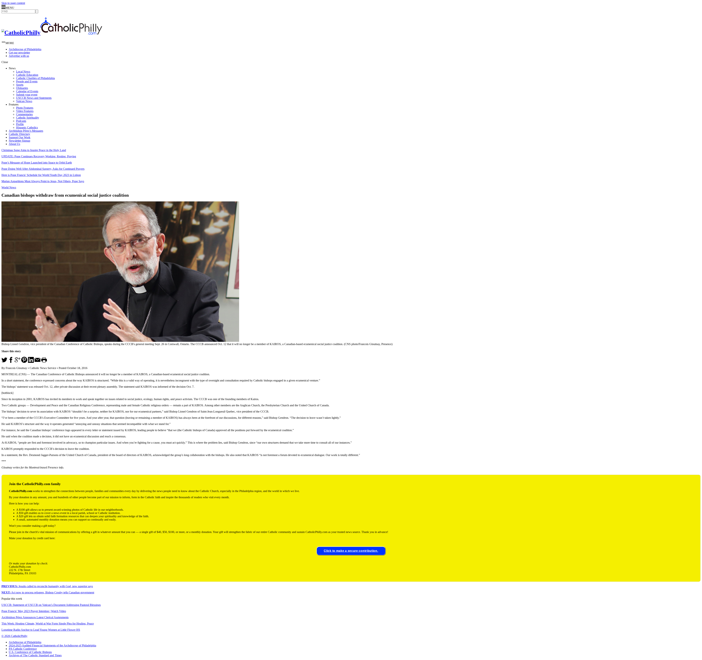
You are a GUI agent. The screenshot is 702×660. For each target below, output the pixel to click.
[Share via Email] (37, 361)
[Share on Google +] (17, 361)
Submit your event (26, 94)
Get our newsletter (19, 52)
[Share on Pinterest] (24, 361)
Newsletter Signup (19, 140)
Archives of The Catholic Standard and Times (35, 655)
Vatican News (24, 101)
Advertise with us (19, 55)
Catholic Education (27, 74)
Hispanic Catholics (27, 127)
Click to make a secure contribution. (351, 550)
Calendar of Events (27, 91)
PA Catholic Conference (23, 648)
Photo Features (24, 107)
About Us (14, 143)
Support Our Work (19, 137)
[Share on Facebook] (11, 361)
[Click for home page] (51, 32)
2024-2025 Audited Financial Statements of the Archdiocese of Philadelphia (52, 645)
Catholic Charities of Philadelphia (35, 78)
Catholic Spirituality (27, 117)
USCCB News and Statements (34, 97)
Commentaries (24, 114)
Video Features (24, 111)
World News (8, 187)
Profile (20, 124)
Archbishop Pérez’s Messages (26, 130)
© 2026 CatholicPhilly (14, 636)
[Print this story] (44, 361)
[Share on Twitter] (4, 361)
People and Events (26, 81)
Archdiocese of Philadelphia (25, 49)
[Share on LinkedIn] (31, 361)
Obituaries (22, 88)
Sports (19, 84)
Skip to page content (13, 3)
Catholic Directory (19, 134)
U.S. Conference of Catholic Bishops (30, 652)
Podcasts (21, 120)
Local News (23, 71)
